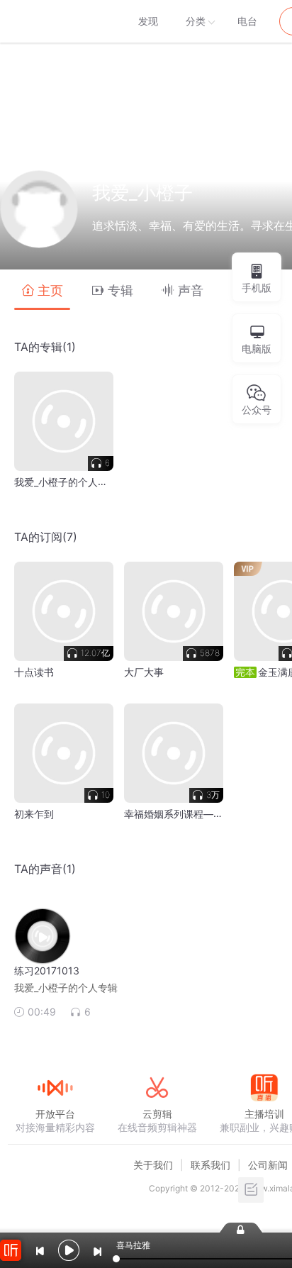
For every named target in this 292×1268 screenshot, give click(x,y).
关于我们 (153, 1165)
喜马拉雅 (54, 21)
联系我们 (210, 1165)
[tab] (42, 289)
